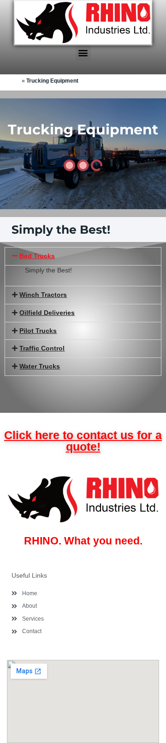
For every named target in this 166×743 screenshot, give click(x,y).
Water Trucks (39, 366)
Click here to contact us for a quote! (83, 441)
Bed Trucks (37, 256)
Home (12, 81)
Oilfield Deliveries (47, 312)
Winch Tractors (43, 294)
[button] (83, 52)
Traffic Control (42, 348)
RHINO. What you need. (83, 541)
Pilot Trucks (38, 330)
